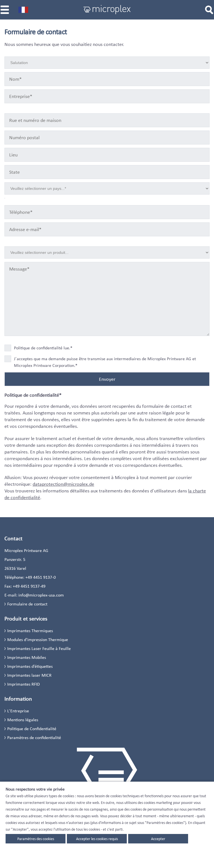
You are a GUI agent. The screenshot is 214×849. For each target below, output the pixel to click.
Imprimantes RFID (23, 684)
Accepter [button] (158, 838)
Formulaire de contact (27, 604)
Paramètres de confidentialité (34, 737)
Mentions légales (22, 719)
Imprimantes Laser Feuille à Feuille (39, 648)
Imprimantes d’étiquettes (30, 666)
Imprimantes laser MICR (29, 675)
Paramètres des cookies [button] (35, 838)
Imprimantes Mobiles (26, 657)
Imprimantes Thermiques (30, 630)
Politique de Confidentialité (31, 728)
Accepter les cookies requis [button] (97, 838)
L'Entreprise (18, 710)
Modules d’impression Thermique (37, 639)
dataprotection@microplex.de (63, 484)
